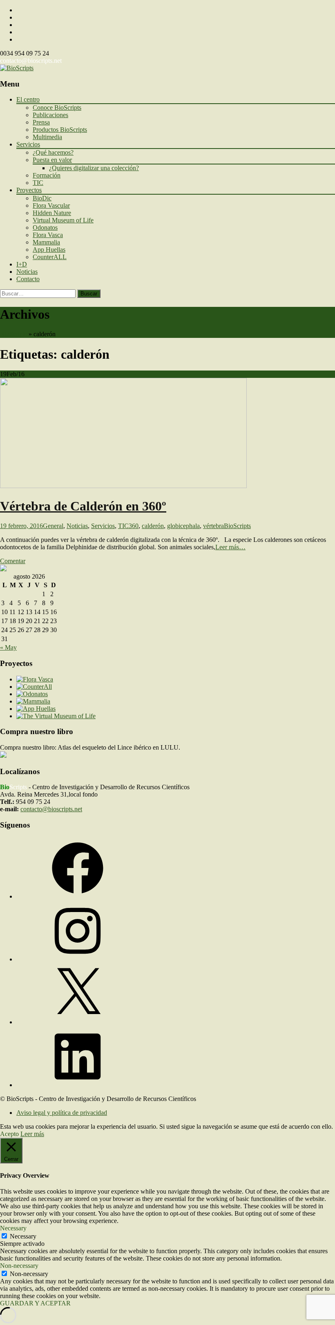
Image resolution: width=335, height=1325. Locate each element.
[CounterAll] (34, 686)
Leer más (32, 1133)
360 (133, 525)
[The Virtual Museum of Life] (56, 715)
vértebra (213, 525)
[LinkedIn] (77, 1084)
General (53, 525)
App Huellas (49, 249)
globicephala (183, 525)
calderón (153, 525)
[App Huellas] (36, 708)
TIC (38, 182)
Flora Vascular (51, 205)
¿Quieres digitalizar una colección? (94, 167)
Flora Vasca (48, 234)
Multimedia (47, 136)
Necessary (23, 1236)
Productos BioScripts (60, 129)
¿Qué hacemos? (53, 152)
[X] (77, 1022)
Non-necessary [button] (19, 1265)
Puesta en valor (52, 159)
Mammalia (46, 242)
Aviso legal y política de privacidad (61, 1112)
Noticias (27, 271)
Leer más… (230, 547)
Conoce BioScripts (57, 107)
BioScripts (13, 334)
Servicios (28, 144)
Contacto (28, 278)
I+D (21, 264)
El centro (28, 99)
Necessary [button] (13, 1228)
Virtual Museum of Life (63, 220)
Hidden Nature (52, 212)
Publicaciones (50, 114)
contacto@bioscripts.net (31, 60)
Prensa (41, 122)
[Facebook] (77, 896)
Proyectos (29, 189)
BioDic (42, 198)
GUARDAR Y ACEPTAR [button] (35, 1303)
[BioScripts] (17, 67)
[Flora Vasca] (34, 679)
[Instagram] (77, 959)
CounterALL (50, 256)
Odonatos (45, 227)
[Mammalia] (33, 701)
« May (8, 647)
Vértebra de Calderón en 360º (83, 506)
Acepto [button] (9, 1133)
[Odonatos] (32, 693)
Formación (46, 175)
